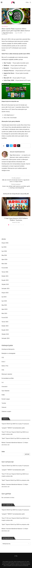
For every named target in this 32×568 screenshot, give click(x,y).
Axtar (3, 451)
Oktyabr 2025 (5, 284)
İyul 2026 (4, 247)
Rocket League (6, 399)
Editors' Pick (5, 366)
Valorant (4, 407)
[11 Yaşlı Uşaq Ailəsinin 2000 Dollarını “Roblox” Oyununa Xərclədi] (16, 206)
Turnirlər (4, 403)
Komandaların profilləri (8, 378)
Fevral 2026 (5, 268)
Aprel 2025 (4, 309)
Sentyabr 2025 (5, 288)
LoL (3, 382)
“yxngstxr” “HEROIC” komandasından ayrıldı (13, 470)
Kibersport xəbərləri (7, 374)
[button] (3, 211)
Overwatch (4, 386)
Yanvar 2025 (5, 321)
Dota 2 (3, 361)
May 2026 (4, 255)
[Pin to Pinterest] (14, 145)
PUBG (3, 395)
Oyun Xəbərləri (5, 390)
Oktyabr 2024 (5, 334)
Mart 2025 (4, 313)
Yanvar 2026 (5, 272)
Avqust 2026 (5, 243)
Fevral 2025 (5, 317)
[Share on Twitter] (11, 145)
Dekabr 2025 (5, 276)
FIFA (3, 370)
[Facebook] (26, 2)
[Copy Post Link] (18, 145)
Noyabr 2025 (5, 280)
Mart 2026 (4, 263)
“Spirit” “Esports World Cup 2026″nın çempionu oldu (15, 480)
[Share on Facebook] (7, 145)
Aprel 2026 (4, 259)
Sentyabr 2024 (5, 338)
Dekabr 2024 (5, 326)
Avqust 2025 (5, 292)
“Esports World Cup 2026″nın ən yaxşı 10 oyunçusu (15, 465)
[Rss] (27, 2)
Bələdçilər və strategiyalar (8, 353)
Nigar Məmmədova (8, 33)
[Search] (30, 2)
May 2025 (4, 305)
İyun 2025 (4, 301)
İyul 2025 (4, 297)
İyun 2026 (4, 251)
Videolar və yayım (6, 411)
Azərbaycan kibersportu (8, 349)
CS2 (3, 357)
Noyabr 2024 (5, 330)
